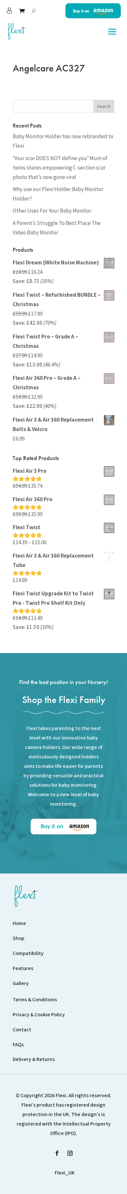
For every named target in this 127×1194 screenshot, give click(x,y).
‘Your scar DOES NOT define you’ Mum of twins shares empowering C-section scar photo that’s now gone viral (60, 168)
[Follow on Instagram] (70, 1153)
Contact (22, 1029)
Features (23, 968)
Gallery (21, 983)
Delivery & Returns (34, 1059)
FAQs (18, 1044)
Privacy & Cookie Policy (39, 1014)
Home (19, 923)
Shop (18, 938)
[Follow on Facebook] (57, 1153)
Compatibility (28, 953)
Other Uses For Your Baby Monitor (52, 210)
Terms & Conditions (35, 999)
